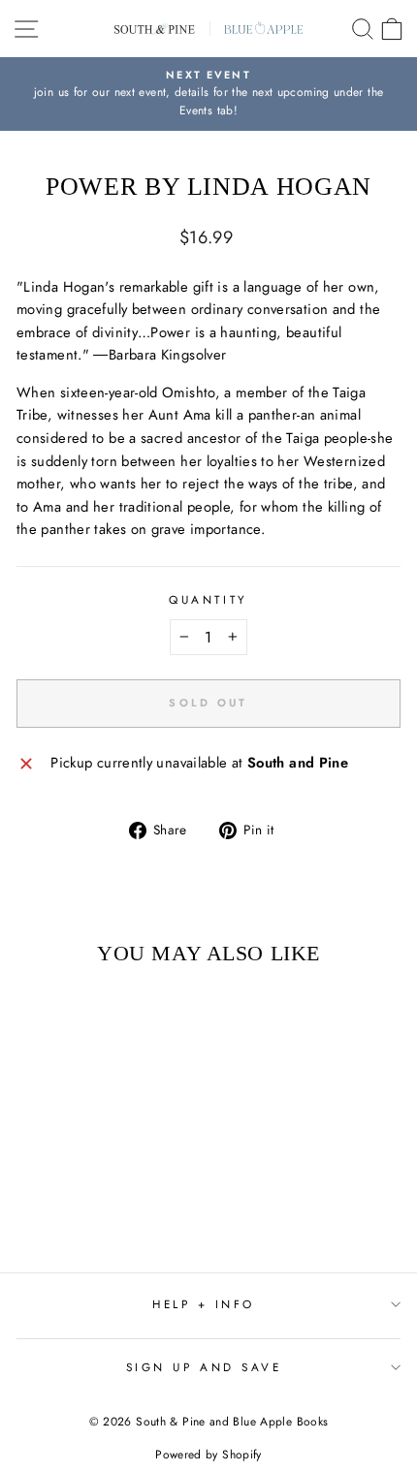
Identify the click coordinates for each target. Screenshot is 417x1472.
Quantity (208, 599)
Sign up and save (204, 1367)
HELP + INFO (203, 1304)
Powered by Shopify (208, 1454)
